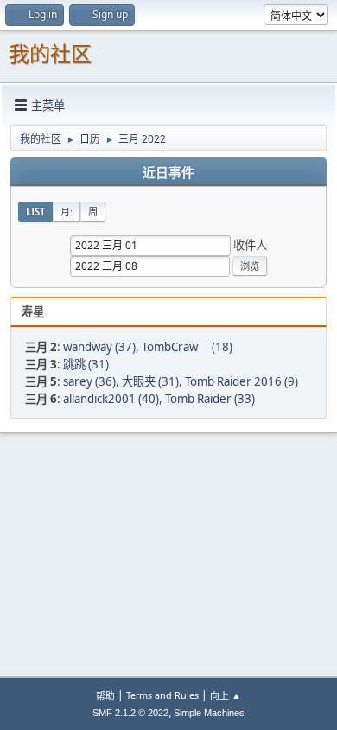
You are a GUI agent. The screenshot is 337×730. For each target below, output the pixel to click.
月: (66, 211)
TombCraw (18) (187, 347)
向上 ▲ (225, 694)
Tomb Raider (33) (210, 399)
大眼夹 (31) (150, 381)
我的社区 (50, 54)
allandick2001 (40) (111, 399)
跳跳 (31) (86, 364)
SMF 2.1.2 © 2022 (130, 713)
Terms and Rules (162, 694)
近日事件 (168, 173)
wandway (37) (99, 347)
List (35, 211)
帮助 (105, 694)
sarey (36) (89, 381)
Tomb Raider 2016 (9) (241, 381)
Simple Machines (209, 713)
